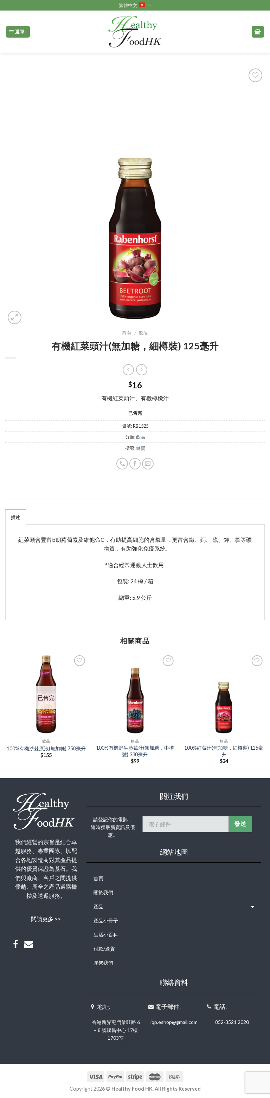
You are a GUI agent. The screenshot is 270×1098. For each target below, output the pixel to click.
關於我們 (103, 892)
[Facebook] (15, 944)
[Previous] (5, 715)
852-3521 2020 (232, 1022)
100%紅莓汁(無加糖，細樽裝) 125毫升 (223, 751)
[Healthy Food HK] (135, 32)
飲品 (143, 333)
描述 (15, 517)
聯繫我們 (103, 963)
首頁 (126, 333)
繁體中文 (128, 5)
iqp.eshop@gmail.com (174, 1022)
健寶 (140, 448)
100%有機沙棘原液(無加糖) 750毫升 (46, 748)
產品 (98, 906)
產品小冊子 (106, 920)
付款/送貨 (104, 949)
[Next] (264, 715)
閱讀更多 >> (46, 918)
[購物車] (258, 32)
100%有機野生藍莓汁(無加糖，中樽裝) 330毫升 (135, 751)
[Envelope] (29, 944)
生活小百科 (106, 935)
